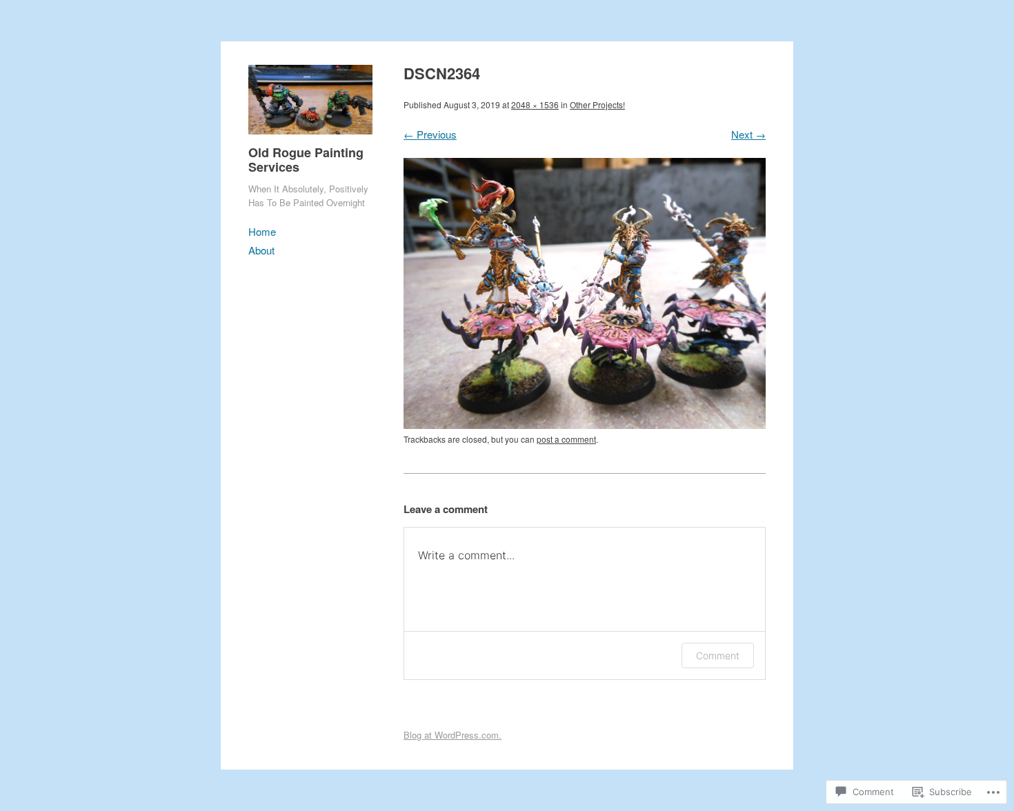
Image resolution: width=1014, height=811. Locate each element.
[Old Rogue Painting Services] (310, 137)
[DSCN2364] (585, 424)
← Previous (430, 134)
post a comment (566, 439)
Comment (717, 655)
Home (262, 231)
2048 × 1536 (535, 104)
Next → (748, 134)
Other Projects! (597, 104)
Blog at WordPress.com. (452, 734)
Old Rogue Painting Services (306, 160)
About (261, 250)
